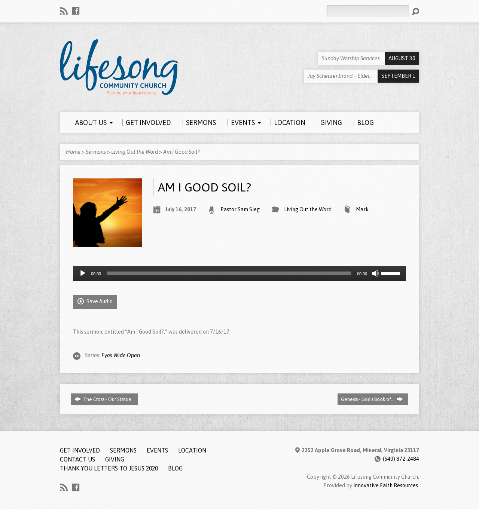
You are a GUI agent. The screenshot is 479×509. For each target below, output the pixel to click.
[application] (239, 273)
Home (73, 152)
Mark (362, 209)
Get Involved (80, 450)
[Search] (415, 11)
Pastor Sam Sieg (240, 209)
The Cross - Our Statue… (108, 399)
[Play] (82, 273)
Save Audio (99, 301)
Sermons (96, 152)
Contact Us (77, 459)
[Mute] (375, 273)
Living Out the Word (134, 152)
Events (157, 450)
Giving (114, 459)
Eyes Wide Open (120, 355)
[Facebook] (75, 11)
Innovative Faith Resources (385, 485)
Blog (175, 468)
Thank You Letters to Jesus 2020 (109, 468)
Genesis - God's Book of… (368, 399)
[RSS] (64, 11)
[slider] (391, 272)
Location (192, 450)
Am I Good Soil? (181, 152)
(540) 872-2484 (401, 459)
